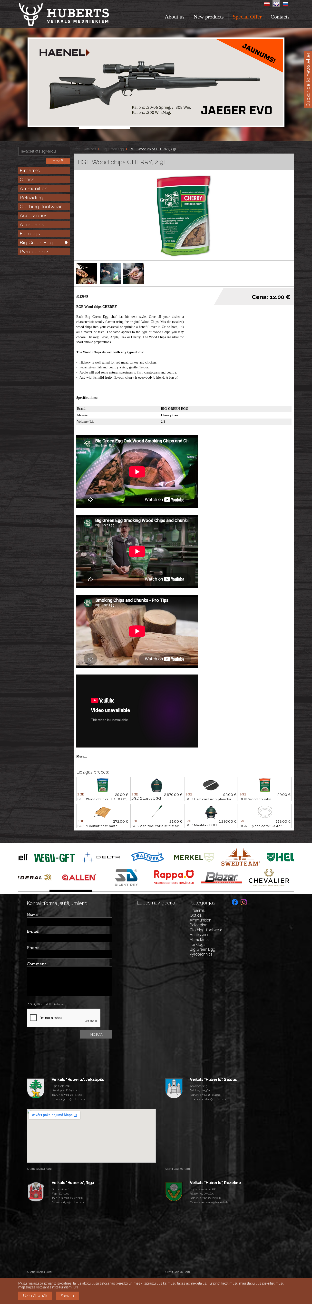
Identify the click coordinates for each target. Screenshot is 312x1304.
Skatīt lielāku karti (39, 1168)
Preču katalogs (85, 149)
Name (32, 914)
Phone (33, 947)
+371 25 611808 (211, 1094)
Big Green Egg (36, 243)
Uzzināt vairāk (35, 1296)
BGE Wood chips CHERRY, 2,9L (153, 149)
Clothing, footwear (41, 207)
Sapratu (67, 1296)
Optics (27, 179)
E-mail (33, 931)
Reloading (31, 198)
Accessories (34, 216)
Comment (36, 963)
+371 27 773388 (211, 1198)
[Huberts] (77, 14)
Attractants (32, 225)
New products (209, 17)
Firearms (30, 170)
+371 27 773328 (73, 1198)
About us (175, 17)
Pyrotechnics (34, 252)
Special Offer (247, 17)
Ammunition (34, 188)
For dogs (30, 234)
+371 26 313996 (73, 1094)
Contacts (280, 17)
